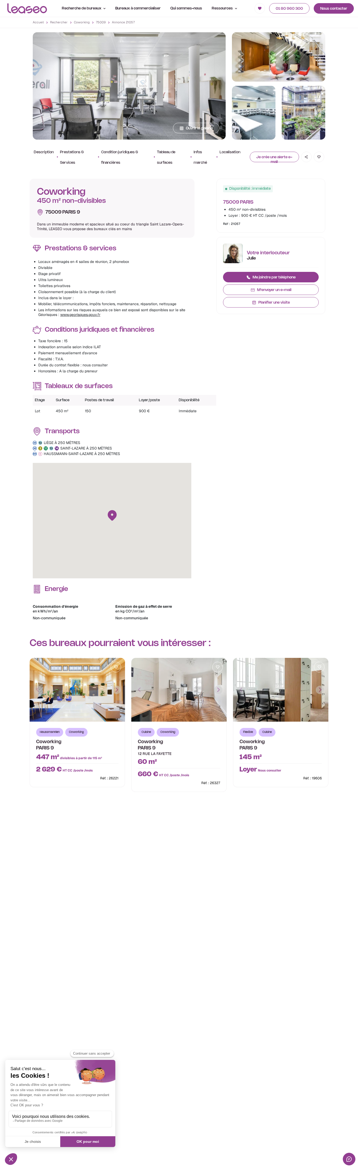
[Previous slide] (38, 690)
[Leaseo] (27, 8)
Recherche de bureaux (82, 8)
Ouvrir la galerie (199, 128)
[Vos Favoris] (259, 8)
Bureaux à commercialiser (138, 8)
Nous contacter (333, 8)
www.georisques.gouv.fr (80, 314)
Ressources (223, 8)
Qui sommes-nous (186, 8)
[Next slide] (116, 690)
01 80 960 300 (289, 8)
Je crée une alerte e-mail (274, 159)
